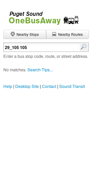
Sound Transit (72, 86)
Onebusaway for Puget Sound (41, 16)
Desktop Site (27, 86)
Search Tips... (40, 70)
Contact (49, 86)
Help (7, 86)
